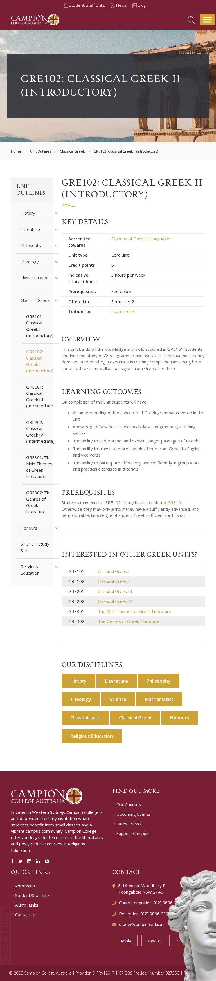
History (28, 213)
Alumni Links (26, 905)
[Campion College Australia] (35, 19)
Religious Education (30, 570)
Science (118, 699)
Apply (125, 940)
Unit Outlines (40, 151)
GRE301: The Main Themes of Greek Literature (39, 467)
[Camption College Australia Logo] (47, 795)
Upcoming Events (133, 814)
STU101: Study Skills (35, 547)
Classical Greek (72, 151)
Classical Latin (34, 278)
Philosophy (31, 245)
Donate (153, 940)
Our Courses (128, 805)
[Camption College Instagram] (30, 861)
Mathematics (159, 699)
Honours (29, 528)
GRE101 (175, 502)
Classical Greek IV (115, 601)
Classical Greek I (113, 571)
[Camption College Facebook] (13, 861)
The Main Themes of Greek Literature (134, 611)
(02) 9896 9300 (156, 913)
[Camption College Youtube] (47, 861)
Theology (30, 261)
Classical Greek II (114, 581)
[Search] (191, 19)
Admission (25, 886)
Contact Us (26, 914)
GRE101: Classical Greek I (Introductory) (39, 326)
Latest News (128, 824)
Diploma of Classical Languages (141, 238)
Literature (30, 229)
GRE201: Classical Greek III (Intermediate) (40, 396)
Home (16, 151)
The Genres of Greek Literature (128, 621)
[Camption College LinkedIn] (39, 861)
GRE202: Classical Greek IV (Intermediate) (40, 431)
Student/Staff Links (33, 895)
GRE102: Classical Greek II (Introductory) (39, 361)
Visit (181, 940)
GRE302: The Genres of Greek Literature (39, 502)
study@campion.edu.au (141, 924)
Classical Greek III (115, 591)
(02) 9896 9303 (169, 902)
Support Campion (133, 833)
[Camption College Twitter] (21, 861)
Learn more (122, 311)
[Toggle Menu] (207, 19)
